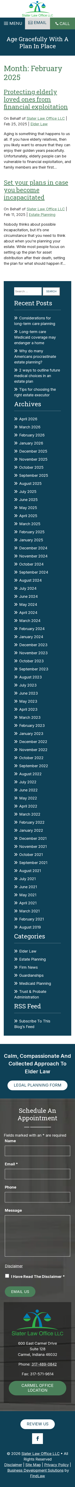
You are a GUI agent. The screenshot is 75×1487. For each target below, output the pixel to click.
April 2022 (28, 806)
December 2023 (33, 645)
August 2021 (30, 871)
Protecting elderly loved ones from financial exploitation (36, 99)
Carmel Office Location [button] (37, 1388)
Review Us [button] (38, 1424)
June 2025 (28, 499)
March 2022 (29, 814)
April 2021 (27, 903)
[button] (12, 22)
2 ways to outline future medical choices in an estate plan (37, 375)
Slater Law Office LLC (46, 118)
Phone (10, 1187)
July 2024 (27, 588)
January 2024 (31, 637)
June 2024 (28, 596)
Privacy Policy (56, 1465)
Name (10, 1141)
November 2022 (33, 750)
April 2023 (28, 709)
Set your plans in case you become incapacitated (36, 189)
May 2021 (27, 895)
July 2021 (27, 879)
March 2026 (29, 427)
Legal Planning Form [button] (37, 1085)
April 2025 (28, 516)
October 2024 (31, 564)
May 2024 (28, 604)
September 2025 (33, 475)
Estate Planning (42, 214)
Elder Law (39, 124)
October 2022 (31, 758)
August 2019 (30, 927)
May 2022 (28, 798)
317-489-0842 (44, 1364)
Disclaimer (14, 1266)
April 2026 (28, 419)
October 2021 (31, 854)
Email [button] (40, 22)
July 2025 (27, 491)
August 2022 (30, 774)
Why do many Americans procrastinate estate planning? (35, 356)
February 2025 (32, 532)
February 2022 (32, 822)
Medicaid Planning (35, 983)
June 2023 (28, 693)
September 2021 (33, 862)
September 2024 (33, 572)
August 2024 (30, 580)
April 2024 (28, 612)
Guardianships (31, 975)
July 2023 (28, 685)
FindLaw (37, 1476)
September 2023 (33, 669)
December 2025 (33, 451)
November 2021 (33, 846)
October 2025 (31, 467)
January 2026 (31, 443)
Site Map (33, 1465)
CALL (65, 23)
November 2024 (33, 556)
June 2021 (28, 887)
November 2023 (33, 653)
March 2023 (30, 717)
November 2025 (33, 459)
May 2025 (28, 508)
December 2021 (32, 838)
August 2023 (30, 677)
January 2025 (31, 540)
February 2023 (32, 725)
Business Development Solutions (35, 1470)
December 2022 (33, 741)
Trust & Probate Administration (30, 994)
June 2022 (28, 790)
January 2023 (31, 733)
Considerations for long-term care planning (34, 321)
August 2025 (30, 483)
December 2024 (33, 548)
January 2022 (31, 830)
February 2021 (31, 919)
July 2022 (27, 782)
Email (11, 1164)
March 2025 (29, 524)
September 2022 (33, 766)
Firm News (28, 967)
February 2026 (32, 435)
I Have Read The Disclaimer (38, 1276)
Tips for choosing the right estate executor (35, 392)
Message (13, 1210)
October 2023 (31, 661)
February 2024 (32, 629)
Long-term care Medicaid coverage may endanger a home (35, 337)
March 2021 (29, 911)
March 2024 (29, 620)
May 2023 (28, 701)
